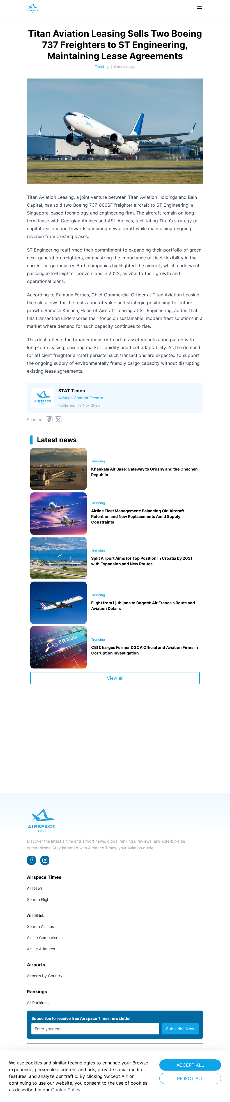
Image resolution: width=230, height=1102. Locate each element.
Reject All (190, 1078)
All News (35, 888)
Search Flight (39, 899)
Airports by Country (45, 975)
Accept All (190, 1065)
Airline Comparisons (45, 937)
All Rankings (38, 1002)
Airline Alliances (41, 948)
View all (115, 678)
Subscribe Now (180, 1028)
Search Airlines (40, 926)
